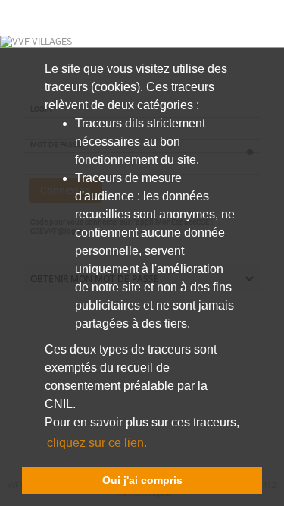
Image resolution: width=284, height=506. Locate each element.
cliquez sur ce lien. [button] (97, 442)
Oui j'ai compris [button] (142, 480)
